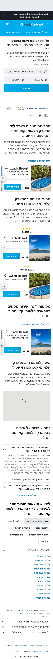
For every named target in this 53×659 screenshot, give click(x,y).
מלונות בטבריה (43, 597)
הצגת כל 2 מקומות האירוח (36, 324)
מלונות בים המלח (42, 568)
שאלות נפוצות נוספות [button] (26, 495)
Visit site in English (29, 16)
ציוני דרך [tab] (44, 541)
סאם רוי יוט (16, 651)
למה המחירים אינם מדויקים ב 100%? (30, 632)
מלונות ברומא (43, 585)
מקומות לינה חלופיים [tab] (38, 534)
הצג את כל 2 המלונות (39, 161)
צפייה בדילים (13, 186)
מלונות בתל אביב (42, 564)
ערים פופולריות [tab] (17, 534)
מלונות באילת (43, 556)
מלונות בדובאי (43, 576)
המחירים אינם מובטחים (28, 613)
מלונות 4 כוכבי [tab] (41, 527)
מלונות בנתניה (43, 589)
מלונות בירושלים (42, 560)
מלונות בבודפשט (42, 572)
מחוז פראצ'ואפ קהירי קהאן (38, 651)
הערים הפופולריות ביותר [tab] (37, 520)
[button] (3, 15)
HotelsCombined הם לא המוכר (33, 621)
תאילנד (39, 645)
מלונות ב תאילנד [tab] (22, 527)
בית (47, 645)
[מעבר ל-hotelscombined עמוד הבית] (31, 24)
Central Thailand (20, 645)
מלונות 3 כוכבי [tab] (14, 520)
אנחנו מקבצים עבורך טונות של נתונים (30, 627)
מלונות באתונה (43, 581)
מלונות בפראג (43, 593)
